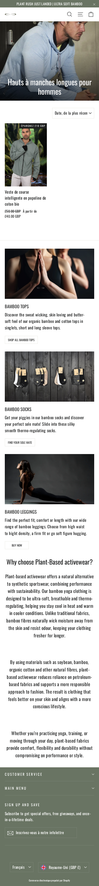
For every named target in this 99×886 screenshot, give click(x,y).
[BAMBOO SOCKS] (49, 376)
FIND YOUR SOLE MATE (20, 442)
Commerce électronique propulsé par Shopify (49, 880)
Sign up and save (22, 804)
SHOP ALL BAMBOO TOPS (21, 340)
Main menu (15, 788)
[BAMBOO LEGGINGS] (49, 479)
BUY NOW (17, 545)
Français (18, 867)
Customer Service (24, 774)
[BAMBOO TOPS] (49, 274)
